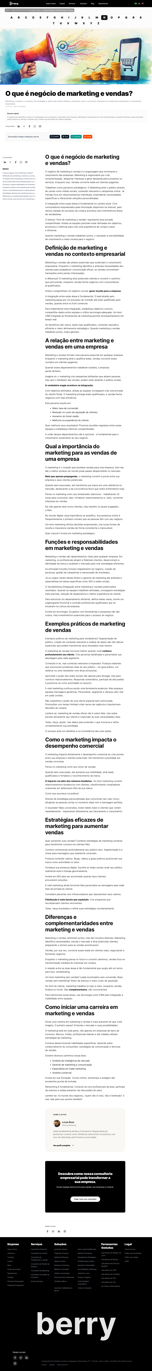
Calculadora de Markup (109, 1259)
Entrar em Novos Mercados (64, 1277)
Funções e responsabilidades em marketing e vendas (19, 184)
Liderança (11, 1253)
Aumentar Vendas (60, 1249)
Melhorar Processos (85, 1253)
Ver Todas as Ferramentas (110, 1286)
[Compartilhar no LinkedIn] (18, 126)
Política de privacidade (133, 1253)
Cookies (44, 1365)
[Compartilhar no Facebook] (29, 126)
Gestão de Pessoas (61, 1257)
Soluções (83, 3)
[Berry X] (53, 1231)
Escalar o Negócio (84, 1277)
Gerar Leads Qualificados (87, 1249)
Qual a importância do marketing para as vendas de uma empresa (19, 182)
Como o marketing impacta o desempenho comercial (19, 190)
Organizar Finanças (61, 1253)
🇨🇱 (142, 3)
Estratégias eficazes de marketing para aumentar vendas (19, 193)
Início (8, 10)
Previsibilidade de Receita (87, 1269)
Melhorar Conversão (61, 1269)
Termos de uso (130, 1249)
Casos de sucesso (14, 1269)
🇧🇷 (136, 3)
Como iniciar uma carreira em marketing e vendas (19, 199)
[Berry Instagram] (65, 1231)
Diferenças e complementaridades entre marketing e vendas (19, 196)
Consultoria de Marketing (40, 1271)
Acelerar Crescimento (62, 1273)
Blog (92, 3)
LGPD (127, 1261)
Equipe (62, 3)
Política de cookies (131, 1257)
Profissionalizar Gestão (86, 1261)
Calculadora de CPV (108, 1278)
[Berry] (13, 3)
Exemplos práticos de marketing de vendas (19, 187)
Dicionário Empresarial (15, 1281)
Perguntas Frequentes (15, 1285)
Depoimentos (103, 3)
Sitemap (51, 1365)
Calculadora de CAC (108, 1282)
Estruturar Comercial (61, 1265)
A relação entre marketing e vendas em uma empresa (19, 179)
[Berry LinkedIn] (59, 1231)
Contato (10, 1277)
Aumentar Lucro (83, 1273)
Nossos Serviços (37, 1281)
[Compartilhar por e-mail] (40, 126)
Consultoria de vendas (39, 1253)
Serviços (72, 3)
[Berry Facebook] (47, 1231)
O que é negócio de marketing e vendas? (69, 93)
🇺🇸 (139, 3)
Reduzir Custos (59, 1261)
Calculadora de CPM (108, 1270)
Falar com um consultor (85, 1199)
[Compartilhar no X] (24, 126)
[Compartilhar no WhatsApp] (34, 126)
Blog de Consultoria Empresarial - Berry (26, 10)
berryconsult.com (62, 1365)
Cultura (10, 1261)
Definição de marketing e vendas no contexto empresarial (19, 176)
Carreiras (10, 1257)
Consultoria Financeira (39, 1249)
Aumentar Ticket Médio (86, 1265)
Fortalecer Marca (60, 1281)
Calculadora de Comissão (110, 1274)
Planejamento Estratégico (87, 1257)
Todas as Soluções (84, 1288)
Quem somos (51, 3)
